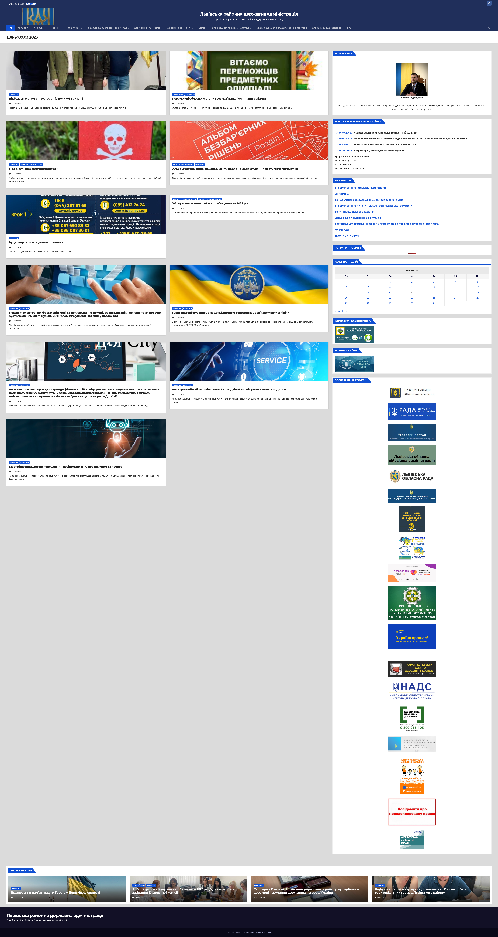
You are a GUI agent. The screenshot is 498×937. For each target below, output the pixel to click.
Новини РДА (14, 94)
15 (390, 292)
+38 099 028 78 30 (344, 139)
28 (368, 303)
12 (477, 287)
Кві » (344, 311)
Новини (56, 28)
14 (368, 292)
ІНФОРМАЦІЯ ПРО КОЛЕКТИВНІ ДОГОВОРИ (360, 188)
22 (390, 298)
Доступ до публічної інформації (108, 28)
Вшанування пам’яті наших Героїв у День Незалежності (55, 892)
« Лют (338, 311)
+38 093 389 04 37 (343, 145)
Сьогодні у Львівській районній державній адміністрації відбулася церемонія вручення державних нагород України (306, 890)
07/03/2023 (16, 103)
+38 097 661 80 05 (343, 151)
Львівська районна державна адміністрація (249, 14)
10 (434, 287)
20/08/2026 (139, 897)
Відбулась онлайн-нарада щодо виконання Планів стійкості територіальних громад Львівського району (422, 890)
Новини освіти (178, 94)
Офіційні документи (179, 28)
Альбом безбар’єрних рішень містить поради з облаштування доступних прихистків (235, 169)
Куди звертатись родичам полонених (37, 242)
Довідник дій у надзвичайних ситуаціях (358, 218)
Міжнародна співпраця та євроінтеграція (282, 28)
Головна (23, 28)
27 (346, 303)
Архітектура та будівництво (183, 164)
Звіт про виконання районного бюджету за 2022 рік (210, 203)
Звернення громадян (147, 28)
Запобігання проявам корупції (231, 28)
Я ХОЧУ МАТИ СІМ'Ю (347, 235)
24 (434, 298)
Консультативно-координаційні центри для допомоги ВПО (369, 200)
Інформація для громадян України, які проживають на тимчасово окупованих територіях (387, 224)
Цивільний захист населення (31, 164)
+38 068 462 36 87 (343, 133)
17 (434, 292)
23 (412, 298)
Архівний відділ (139, 885)
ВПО (349, 28)
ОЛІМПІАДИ (342, 230)
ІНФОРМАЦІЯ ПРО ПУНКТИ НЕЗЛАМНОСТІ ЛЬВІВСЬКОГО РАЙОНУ (373, 206)
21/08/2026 (18, 897)
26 (477, 298)
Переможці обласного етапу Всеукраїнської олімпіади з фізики (219, 98)
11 (455, 287)
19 (477, 292)
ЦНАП (202, 28)
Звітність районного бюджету (210, 199)
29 (390, 303)
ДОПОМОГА (342, 194)
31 (434, 303)
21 (368, 298)
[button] (489, 28)
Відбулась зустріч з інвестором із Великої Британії (46, 98)
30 (412, 303)
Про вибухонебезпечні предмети (33, 169)
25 (455, 298)
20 (346, 298)
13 (346, 292)
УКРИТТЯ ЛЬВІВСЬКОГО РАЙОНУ (354, 212)
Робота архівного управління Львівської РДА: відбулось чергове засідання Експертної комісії (183, 890)
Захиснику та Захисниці (326, 28)
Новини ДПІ (14, 308)
